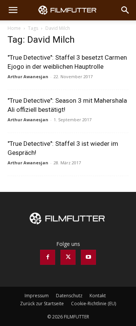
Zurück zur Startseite (42, 303)
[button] (13, 10)
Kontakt (98, 295)
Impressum (37, 295)
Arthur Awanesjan (28, 76)
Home (14, 28)
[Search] (125, 10)
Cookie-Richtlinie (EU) (93, 303)
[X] (68, 257)
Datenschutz (69, 295)
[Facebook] (47, 257)
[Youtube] (88, 257)
